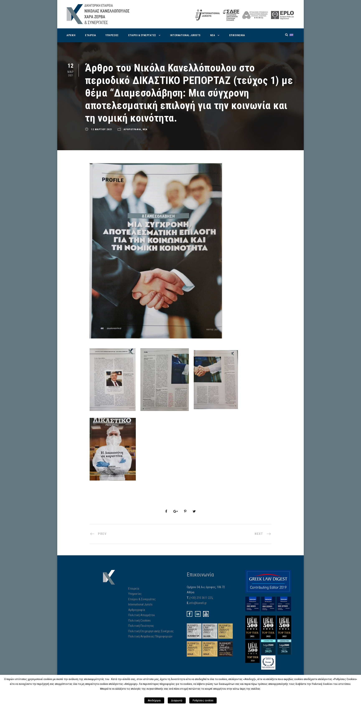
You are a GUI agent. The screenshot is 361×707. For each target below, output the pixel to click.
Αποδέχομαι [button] (154, 700)
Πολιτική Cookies (139, 620)
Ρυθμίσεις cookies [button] (203, 700)
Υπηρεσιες (112, 35)
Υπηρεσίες (135, 594)
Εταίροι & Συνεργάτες (142, 599)
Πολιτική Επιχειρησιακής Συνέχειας (151, 631)
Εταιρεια (90, 35)
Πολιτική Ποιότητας (141, 626)
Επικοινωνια (237, 35)
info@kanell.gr (198, 603)
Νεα (212, 35)
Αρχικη (71, 35)
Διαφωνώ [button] (176, 700)
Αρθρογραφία (136, 610)
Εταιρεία (133, 588)
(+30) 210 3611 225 (200, 598)
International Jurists (185, 35)
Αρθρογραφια (132, 129)
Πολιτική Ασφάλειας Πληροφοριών (150, 636)
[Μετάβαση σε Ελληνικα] (291, 34)
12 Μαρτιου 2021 (101, 129)
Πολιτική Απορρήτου (141, 615)
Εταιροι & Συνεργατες (142, 35)
